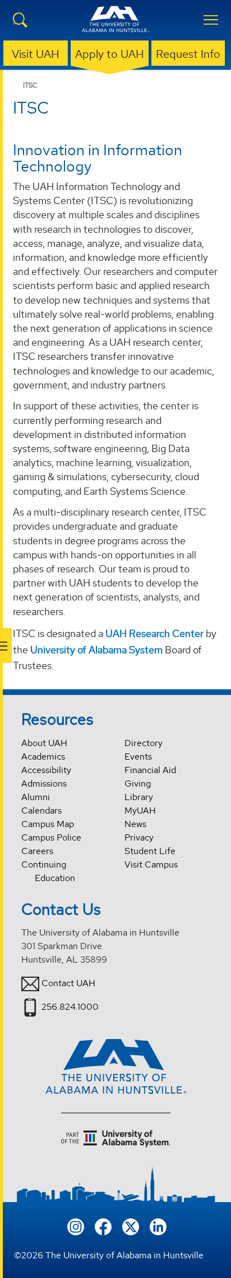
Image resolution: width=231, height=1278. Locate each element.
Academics (43, 756)
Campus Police (51, 837)
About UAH (44, 743)
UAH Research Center (154, 633)
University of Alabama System (96, 649)
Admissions (44, 783)
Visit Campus (151, 864)
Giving (137, 783)
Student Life (149, 851)
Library (138, 797)
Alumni (35, 797)
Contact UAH (68, 983)
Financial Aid (150, 770)
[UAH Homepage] (115, 26)
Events (138, 756)
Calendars (41, 810)
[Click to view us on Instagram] (75, 1225)
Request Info (188, 54)
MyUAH (140, 810)
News (135, 824)
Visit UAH (35, 54)
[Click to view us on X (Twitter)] (130, 1225)
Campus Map (47, 824)
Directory (143, 743)
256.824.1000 (70, 1007)
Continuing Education (48, 871)
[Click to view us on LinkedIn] (158, 1225)
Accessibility (46, 770)
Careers (37, 851)
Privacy (139, 837)
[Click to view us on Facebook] (103, 1225)
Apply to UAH (109, 54)
